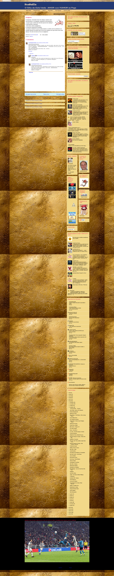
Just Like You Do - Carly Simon (75, 454)
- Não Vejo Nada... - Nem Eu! (75, 408)
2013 (70, 510)
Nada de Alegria (73, 460)
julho (71, 495)
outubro (71, 405)
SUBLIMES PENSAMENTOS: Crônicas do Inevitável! (77, 364)
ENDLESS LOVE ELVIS (73, 358)
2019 (70, 396)
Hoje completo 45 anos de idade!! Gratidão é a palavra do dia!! (76, 347)
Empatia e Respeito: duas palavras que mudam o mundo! (77, 303)
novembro (72, 403)
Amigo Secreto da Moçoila (77, 104)
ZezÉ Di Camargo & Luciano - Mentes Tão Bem (77, 437)
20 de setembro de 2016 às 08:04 (42, 42)
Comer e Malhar (76, 122)
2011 (70, 514)
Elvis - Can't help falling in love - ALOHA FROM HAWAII (77, 360)
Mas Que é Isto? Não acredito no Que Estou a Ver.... (78, 441)
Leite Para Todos (73, 473)
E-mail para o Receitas (73, 313)
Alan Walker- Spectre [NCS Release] (76, 410)
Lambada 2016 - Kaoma (74, 478)
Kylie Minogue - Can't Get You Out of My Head (77, 469)
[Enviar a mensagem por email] (42, 34)
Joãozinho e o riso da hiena (77, 267)
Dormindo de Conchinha (74, 467)
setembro (72, 407)
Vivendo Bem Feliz (72, 301)
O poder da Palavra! (72, 366)
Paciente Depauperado (74, 411)
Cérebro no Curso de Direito (74, 322)
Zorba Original (72, 490)
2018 (70, 397)
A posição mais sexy (76, 249)
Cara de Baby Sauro (73, 417)
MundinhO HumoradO (73, 373)
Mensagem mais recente (31, 94)
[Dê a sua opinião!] (43, 34)
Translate (76, 42)
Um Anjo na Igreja (73, 428)
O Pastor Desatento (73, 433)
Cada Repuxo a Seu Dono (74, 462)
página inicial (28, 10)
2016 (70, 400)
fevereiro (72, 503)
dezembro (72, 402)
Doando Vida (71, 325)
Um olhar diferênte (72, 352)
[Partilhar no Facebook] (46, 34)
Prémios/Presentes (36, 10)
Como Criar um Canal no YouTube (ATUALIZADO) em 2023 (75, 308)
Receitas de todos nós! (73, 312)
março (71, 502)
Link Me (44, 10)
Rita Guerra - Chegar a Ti (74, 426)
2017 (70, 399)
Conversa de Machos (73, 481)
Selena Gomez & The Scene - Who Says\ (80, 284)
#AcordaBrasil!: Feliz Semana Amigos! (75, 342)
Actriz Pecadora (73, 451)
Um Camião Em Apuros (74, 419)
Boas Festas (72, 290)
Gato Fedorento (72, 382)
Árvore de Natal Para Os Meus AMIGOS (77, 117)
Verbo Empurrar (73, 479)
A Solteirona (72, 476)
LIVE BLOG (71, 351)
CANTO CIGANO (72, 329)
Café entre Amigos (72, 345)
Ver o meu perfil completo (71, 172)
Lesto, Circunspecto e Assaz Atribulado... (80, 254)
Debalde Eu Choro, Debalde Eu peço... (77, 435)
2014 (70, 509)
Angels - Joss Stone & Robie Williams (76, 474)
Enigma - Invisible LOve (74, 485)
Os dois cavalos (75, 98)
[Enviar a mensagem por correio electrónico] (40, 34)
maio (71, 499)
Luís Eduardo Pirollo (32, 42)
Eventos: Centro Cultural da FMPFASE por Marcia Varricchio (76, 331)
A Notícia (74, 278)
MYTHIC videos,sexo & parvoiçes (75, 378)
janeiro (71, 505)
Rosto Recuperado (73, 492)
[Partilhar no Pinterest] (47, 34)
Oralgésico (72, 471)
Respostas (31, 53)
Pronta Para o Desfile (74, 425)
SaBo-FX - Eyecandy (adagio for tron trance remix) (77, 379)
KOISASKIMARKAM (73, 341)
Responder (30, 51)
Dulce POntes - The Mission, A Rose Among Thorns (78, 415)
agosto (71, 494)
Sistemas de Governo (73, 423)
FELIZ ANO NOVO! (76, 132)
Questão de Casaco (73, 413)
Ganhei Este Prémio (76, 110)
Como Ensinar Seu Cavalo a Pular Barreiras (76, 483)
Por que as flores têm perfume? (74, 317)
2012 (70, 512)
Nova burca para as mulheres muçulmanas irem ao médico (80, 238)
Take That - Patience (73, 464)
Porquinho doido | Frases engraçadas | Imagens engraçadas (77, 335)
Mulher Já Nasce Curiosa (74, 447)
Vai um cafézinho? (76, 138)
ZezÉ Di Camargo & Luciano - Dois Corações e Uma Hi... (76, 444)
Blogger (70, 567)
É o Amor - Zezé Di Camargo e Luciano (77, 431)
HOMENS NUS (75, 260)
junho (71, 497)
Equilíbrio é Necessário (74, 439)
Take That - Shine (73, 449)
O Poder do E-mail (73, 446)
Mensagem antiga (60, 94)
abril (71, 500)
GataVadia (33, 55)
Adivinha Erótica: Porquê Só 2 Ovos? (79, 273)
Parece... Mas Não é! (73, 430)
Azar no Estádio (73, 455)
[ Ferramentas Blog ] (72, 307)
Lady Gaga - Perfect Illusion (75, 459)
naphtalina (60, 567)
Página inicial (46, 94)
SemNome (85, 197)
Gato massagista (71, 144)
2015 (70, 507)
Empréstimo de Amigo (74, 487)
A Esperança (71, 370)
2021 (70, 392)
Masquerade (71, 369)
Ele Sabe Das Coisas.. (73, 457)
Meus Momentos (58, 10)
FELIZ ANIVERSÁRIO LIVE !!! (74, 127)
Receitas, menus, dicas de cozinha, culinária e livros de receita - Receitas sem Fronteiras (77, 385)
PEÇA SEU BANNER (73, 355)
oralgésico (31, 36)
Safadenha (71, 374)
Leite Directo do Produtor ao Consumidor (77, 452)
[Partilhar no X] (44, 34)
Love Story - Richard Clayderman (79, 147)
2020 (70, 394)
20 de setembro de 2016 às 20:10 (42, 55)
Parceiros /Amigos (67, 10)
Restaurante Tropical (73, 465)
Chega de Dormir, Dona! (74, 488)
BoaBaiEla (30, 4)
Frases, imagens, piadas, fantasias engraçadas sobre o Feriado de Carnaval (77, 337)
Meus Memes (50, 10)
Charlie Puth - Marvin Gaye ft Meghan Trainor (77, 421)
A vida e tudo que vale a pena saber (75, 326)
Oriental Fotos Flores (73, 316)
